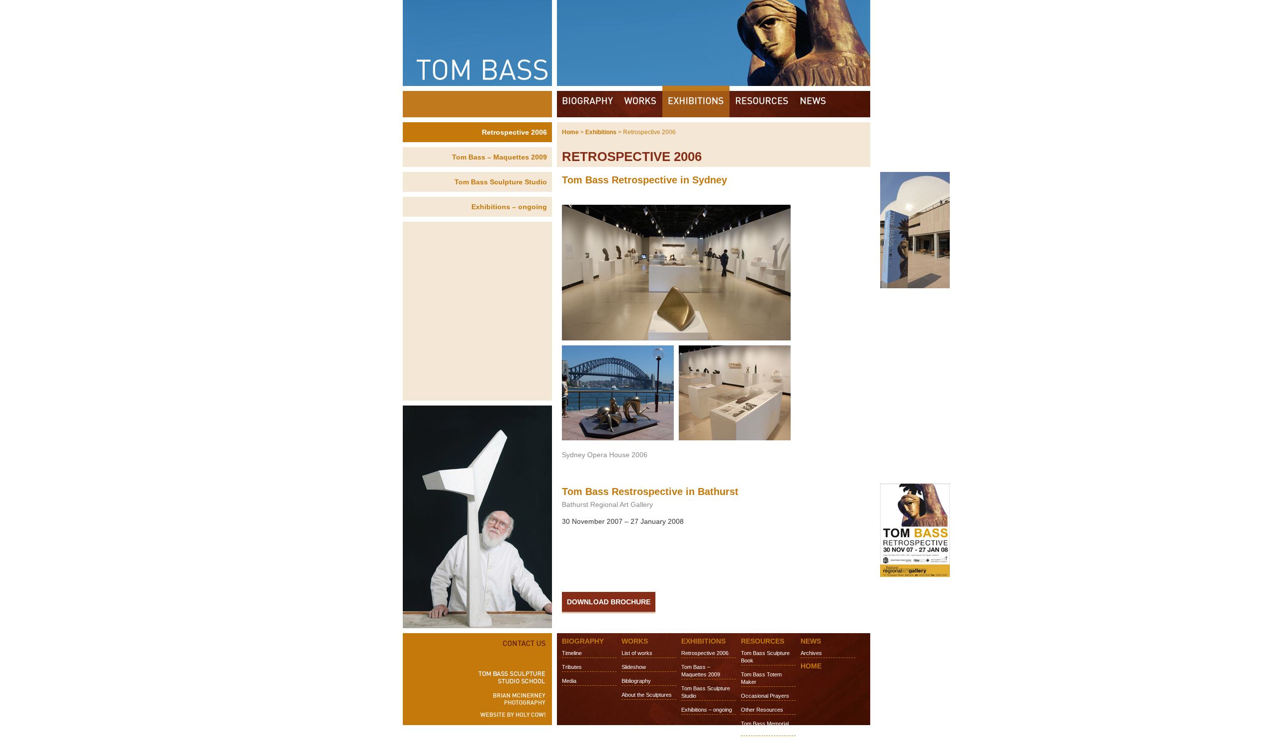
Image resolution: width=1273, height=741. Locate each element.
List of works (637, 653)
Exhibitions (601, 132)
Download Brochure (608, 602)
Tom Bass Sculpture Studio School (509, 677)
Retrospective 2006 (514, 132)
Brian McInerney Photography (509, 698)
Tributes (572, 667)
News (811, 641)
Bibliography (636, 681)
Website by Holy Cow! (509, 716)
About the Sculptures (647, 695)
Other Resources (762, 710)
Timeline (572, 653)
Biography (583, 641)
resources (761, 104)
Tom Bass (636, 43)
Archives (811, 653)
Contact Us (509, 642)
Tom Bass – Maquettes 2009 (499, 157)
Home (570, 132)
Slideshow (634, 667)
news (813, 104)
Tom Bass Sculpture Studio (501, 182)
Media (569, 681)
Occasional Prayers (765, 696)
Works (635, 641)
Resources (762, 641)
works (640, 104)
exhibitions (695, 101)
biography (588, 104)
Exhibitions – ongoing (509, 207)
